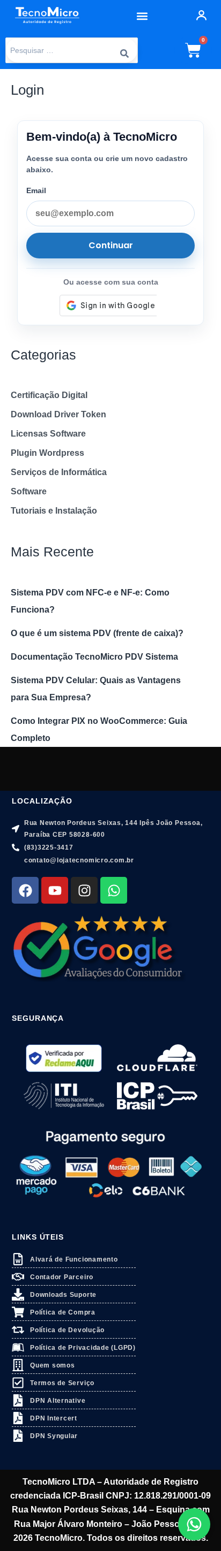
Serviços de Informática (59, 472)
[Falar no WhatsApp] (194, 1524)
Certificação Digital (49, 395)
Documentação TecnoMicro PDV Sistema (94, 656)
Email (36, 190)
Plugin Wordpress (47, 452)
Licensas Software (48, 433)
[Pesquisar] (125, 50)
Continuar (111, 245)
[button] (141, 16)
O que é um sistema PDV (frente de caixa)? (97, 633)
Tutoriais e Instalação (54, 510)
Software (29, 491)
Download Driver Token (58, 414)
